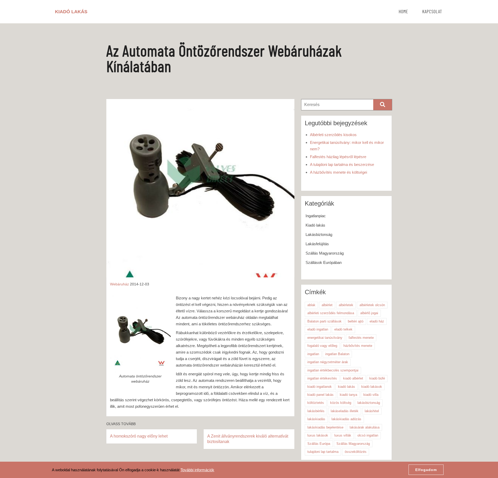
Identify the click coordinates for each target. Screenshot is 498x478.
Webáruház (119, 284)
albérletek (346, 305)
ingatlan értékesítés (322, 378)
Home (403, 12)
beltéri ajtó (355, 321)
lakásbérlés (315, 411)
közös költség (340, 403)
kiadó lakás (346, 387)
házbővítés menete (357, 346)
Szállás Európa (318, 444)
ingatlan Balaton (337, 354)
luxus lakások (317, 435)
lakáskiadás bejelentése (325, 427)
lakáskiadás (316, 419)
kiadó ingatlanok (319, 387)
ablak (311, 305)
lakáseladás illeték (344, 411)
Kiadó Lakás (71, 11)
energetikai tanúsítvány (324, 338)
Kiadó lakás (315, 225)
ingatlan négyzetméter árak (327, 362)
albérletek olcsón (372, 305)
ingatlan (313, 354)
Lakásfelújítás (317, 244)
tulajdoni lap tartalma (322, 452)
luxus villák (342, 435)
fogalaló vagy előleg (322, 346)
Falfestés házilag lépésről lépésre (338, 156)
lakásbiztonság (368, 403)
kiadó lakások (371, 387)
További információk (197, 470)
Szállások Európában (324, 262)
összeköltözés (355, 452)
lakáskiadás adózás (346, 419)
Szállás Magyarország (325, 253)
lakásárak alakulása (364, 427)
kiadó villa (370, 395)
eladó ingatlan (317, 329)
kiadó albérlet (353, 378)
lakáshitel (372, 411)
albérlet (327, 305)
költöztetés (315, 403)
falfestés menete (361, 338)
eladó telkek (343, 329)
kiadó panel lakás (320, 395)
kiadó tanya (348, 395)
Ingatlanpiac (316, 216)
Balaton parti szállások (324, 321)
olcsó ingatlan (367, 435)
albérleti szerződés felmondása (330, 313)
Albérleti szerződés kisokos (333, 134)
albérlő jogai (369, 313)
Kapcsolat (432, 12)
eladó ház (377, 321)
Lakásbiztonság (319, 234)
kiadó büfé (377, 378)
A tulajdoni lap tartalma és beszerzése (342, 164)
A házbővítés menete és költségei (338, 172)
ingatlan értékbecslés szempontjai (332, 370)
